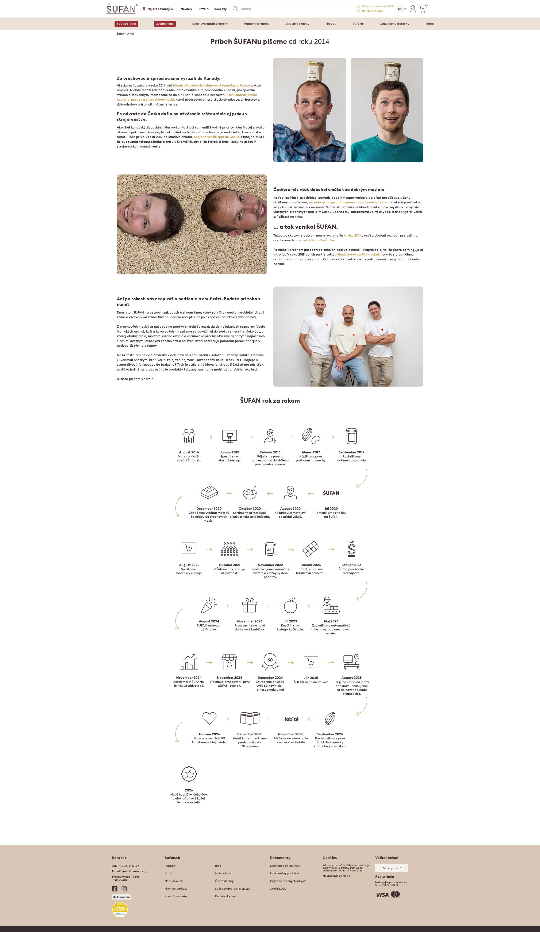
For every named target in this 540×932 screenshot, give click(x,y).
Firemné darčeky (176, 888)
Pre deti (331, 24)
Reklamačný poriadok (284, 873)
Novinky (186, 9)
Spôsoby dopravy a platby (232, 888)
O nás (169, 873)
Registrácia (384, 876)
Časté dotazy (224, 881)
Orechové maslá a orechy (210, 24)
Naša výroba (223, 873)
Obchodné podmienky (285, 865)
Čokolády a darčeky (394, 24)
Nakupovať (392, 868)
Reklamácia (121, 897)
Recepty (220, 9)
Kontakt (170, 865)
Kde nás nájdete (176, 896)
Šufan (120, 33)
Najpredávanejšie (160, 9)
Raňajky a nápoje (256, 24)
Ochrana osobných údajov (288, 881)
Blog (218, 865)
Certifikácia (278, 888)
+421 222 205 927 (128, 865)
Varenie (358, 24)
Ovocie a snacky (297, 24)
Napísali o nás (174, 881)
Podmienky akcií (226, 896)
